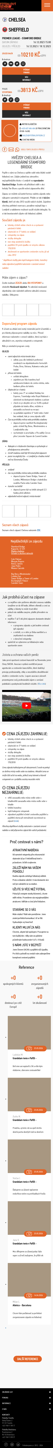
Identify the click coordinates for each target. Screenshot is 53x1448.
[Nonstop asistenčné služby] (10, 99)
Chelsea (17, 20)
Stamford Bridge (31, 38)
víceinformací (26, 78)
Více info (41, 683)
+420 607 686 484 (28, 128)
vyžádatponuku (26, 71)
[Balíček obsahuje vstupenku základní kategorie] (17, 63)
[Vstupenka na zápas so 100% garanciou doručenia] (4, 99)
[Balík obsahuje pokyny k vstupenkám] (17, 99)
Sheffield (19, 30)
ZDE (38, 530)
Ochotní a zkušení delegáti (22, 553)
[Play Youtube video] (26, 706)
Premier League (11, 38)
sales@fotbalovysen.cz (33, 135)
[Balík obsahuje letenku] (4, 63)
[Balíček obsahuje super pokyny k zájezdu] (23, 63)
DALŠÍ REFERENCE (27, 1359)
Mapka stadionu (17, 551)
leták (16, 821)
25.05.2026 (38, 1048)
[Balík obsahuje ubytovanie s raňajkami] (10, 63)
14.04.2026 (38, 1295)
